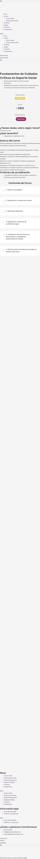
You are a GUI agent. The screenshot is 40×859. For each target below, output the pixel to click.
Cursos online (10, 18)
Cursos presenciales (12, 20)
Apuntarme (21, 119)
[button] (20, 34)
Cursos (6, 16)
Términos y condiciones (11, 813)
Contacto (7, 27)
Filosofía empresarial (10, 780)
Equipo (6, 25)
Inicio (5, 14)
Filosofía (6, 23)
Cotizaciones (8, 29)
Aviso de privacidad (10, 811)
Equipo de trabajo (9, 782)
